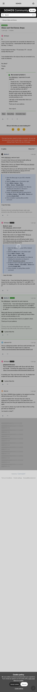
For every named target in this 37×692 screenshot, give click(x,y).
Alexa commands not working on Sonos (13, 170)
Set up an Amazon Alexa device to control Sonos (17, 235)
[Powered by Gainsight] (18, 474)
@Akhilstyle (14, 77)
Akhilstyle (6, 36)
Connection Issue (20, 114)
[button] (2, 10)
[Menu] (3, 3)
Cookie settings (18, 478)
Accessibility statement (29, 478)
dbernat (6, 391)
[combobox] (18, 15)
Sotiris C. (6, 154)
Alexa (3, 114)
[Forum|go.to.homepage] (15, 10)
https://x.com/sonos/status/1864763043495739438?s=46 (17, 349)
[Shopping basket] (33, 3)
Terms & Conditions (6, 478)
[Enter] (3, 15)
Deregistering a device (17, 190)
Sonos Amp (10, 114)
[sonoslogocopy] (18, 3)
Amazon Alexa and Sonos (10, 20)
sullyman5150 (7, 342)
